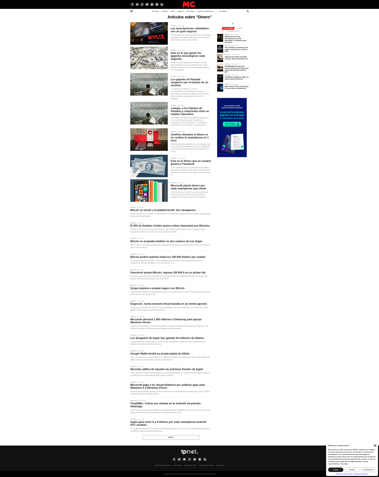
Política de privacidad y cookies (344, 473)
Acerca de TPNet (190, 465)
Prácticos (190, 11)
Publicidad (178, 465)
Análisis (180, 11)
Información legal (206, 465)
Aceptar (335, 469)
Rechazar (352, 469)
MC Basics (223, 11)
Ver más (171, 437)
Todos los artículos (205, 11)
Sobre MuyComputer (163, 465)
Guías (172, 11)
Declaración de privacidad (360, 473)
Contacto (220, 465)
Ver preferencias (368, 469)
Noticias (155, 11)
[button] (375, 446)
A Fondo (164, 11)
